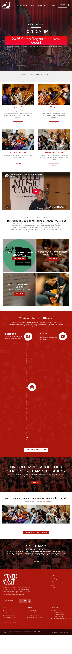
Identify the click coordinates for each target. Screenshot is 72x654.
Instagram (27, 343)
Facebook (10, 333)
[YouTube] (63, 336)
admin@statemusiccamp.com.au (44, 50)
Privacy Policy (8, 633)
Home (16, 5)
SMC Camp (23, 5)
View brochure (19, 258)
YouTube (43, 333)
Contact (53, 5)
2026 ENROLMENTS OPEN (36, 549)
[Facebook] (28, 337)
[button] (68, 5)
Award (33, 5)
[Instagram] (32, 387)
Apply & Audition (56, 581)
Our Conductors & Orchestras (59, 583)
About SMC (42, 5)
